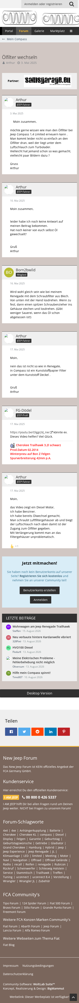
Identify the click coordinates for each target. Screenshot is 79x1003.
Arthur (10, 63)
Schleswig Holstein (51, 868)
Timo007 (17, 677)
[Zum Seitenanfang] (73, 997)
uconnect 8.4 (41, 877)
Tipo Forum (10, 903)
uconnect (22, 877)
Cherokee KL (27, 834)
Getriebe (41, 843)
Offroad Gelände (56, 860)
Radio (7, 864)
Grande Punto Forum (57, 907)
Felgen (21, 839)
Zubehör (44, 881)
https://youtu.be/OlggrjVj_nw (29, 432)
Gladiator (57, 843)
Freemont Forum (14, 912)
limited (37, 856)
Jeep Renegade (38, 851)
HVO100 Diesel (23, 647)
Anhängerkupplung (33, 830)
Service (8, 873)
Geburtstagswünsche (17, 843)
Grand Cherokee (14, 847)
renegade (44, 864)
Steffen (17, 631)
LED (26, 856)
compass (46, 834)
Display (8, 839)
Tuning (8, 877)
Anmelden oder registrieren (43, 4)
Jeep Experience (14, 851)
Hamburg (35, 847)
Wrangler (9, 881)
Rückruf (8, 868)
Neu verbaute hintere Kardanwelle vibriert (42, 637)
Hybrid (49, 847)
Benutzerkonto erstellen (39, 590)
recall (18, 864)
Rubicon (60, 864)
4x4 (5, 830)
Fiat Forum (10, 926)
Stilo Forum (31, 907)
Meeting (51, 856)
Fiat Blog (9, 945)
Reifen (30, 864)
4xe (13, 830)
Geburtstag (52, 839)
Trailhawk (42, 873)
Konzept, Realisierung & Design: (33, 988)
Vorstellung (61, 877)
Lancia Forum (12, 930)
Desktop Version (39, 693)
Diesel (60, 834)
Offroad (36, 860)
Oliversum (18, 666)
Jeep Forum (51, 926)
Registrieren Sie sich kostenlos (41, 576)
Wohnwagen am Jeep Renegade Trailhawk (41, 626)
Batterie (55, 830)
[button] (71, 4)
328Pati (17, 641)
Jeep (61, 847)
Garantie (35, 839)
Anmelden (41, 600)
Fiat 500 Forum (60, 903)
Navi (6, 860)
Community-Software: (29, 984)
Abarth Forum (30, 926)
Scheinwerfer (26, 868)
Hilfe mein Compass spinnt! (32, 673)
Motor (64, 856)
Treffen (58, 873)
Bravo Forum (11, 907)
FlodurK (17, 652)
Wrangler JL (27, 881)
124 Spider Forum (34, 903)
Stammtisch (24, 873)
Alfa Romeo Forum (37, 930)
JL (53, 851)
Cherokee (9, 834)
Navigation (20, 860)
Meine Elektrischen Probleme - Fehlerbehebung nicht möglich (34, 660)
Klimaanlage (11, 856)
